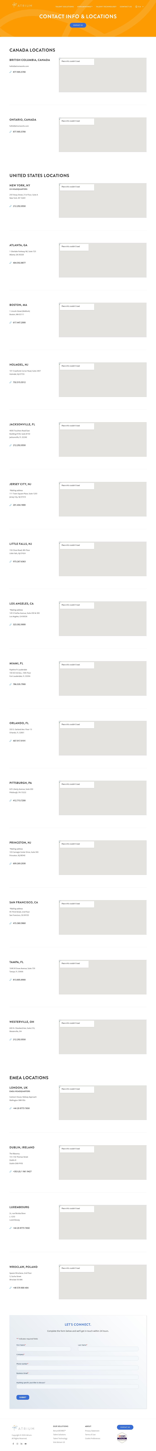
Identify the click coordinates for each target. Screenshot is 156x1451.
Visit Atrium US (59, 1442)
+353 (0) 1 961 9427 (22, 1171)
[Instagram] (17, 1443)
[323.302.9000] (10, 624)
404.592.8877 (19, 262)
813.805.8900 (19, 979)
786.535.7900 (19, 684)
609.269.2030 (19, 863)
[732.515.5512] (10, 382)
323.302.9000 (19, 624)
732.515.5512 (19, 382)
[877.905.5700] (10, 72)
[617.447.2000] (10, 322)
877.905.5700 (19, 72)
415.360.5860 (19, 923)
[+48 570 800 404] (10, 1288)
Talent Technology (106, 7)
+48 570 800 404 (20, 1287)
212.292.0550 (19, 206)
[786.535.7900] (10, 684)
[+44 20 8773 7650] (10, 1108)
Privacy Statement (92, 1431)
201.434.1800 (19, 505)
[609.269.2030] (10, 863)
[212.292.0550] (10, 206)
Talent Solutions (65, 7)
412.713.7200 (19, 800)
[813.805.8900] (10, 980)
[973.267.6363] (10, 561)
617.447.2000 (19, 322)
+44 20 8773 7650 (21, 1108)
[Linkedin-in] (21, 1443)
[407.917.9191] (10, 741)
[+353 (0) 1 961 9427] (10, 1171)
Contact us (126, 7)
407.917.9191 (19, 740)
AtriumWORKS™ (85, 7)
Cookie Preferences (92, 1438)
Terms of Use (90, 1434)
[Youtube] (25, 1443)
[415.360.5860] (10, 923)
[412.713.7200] (10, 800)
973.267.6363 (19, 561)
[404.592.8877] (10, 263)
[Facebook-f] (13, 1443)
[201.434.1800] (10, 505)
